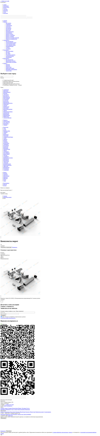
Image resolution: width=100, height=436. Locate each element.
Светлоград (6, 94)
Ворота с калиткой (10, 35)
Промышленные (10, 31)
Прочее (5, 63)
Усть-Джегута (6, 122)
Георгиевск (6, 108)
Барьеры (8, 64)
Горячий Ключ (6, 149)
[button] (20, 235)
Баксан (4, 172)
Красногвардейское (7, 109)
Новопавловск (6, 115)
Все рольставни (9, 51)
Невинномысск (6, 92)
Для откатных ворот (10, 43)
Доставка (5, 9)
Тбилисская (6, 161)
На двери (8, 53)
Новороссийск (6, 130)
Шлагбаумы (6, 58)
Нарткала (5, 177)
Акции (4, 4)
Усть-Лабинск (6, 152)
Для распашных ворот (11, 42)
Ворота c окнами (10, 36)
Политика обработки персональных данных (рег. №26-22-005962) (16, 414)
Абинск (5, 150)
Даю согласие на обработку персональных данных (14, 316)
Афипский (5, 166)
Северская (5, 162)
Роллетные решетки (10, 54)
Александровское (7, 117)
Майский (5, 178)
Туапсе (4, 138)
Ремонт (19, 408)
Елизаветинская (7, 163)
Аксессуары (9, 70)
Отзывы (10, 408)
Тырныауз (5, 174)
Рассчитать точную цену (6, 247)
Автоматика (6, 40)
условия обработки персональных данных (62, 432)
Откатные (8, 26)
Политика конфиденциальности (8, 318)
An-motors (8, 48)
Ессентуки (5, 100)
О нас (4, 12)
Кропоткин (6, 134)
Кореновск (5, 148)
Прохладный (6, 176)
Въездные (8, 30)
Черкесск (5, 120)
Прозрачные (9, 57)
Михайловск (6, 114)
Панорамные (9, 32)
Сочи (4, 128)
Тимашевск (6, 144)
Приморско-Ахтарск (8, 157)
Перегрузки (8, 67)
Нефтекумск (6, 116)
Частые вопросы (21, 409)
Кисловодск (6, 95)
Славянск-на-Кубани (8, 137)
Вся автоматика (9, 41)
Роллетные (8, 29)
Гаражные (8, 24)
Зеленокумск (6, 112)
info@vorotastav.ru (8, 405)
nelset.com (10, 415)
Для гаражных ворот (11, 45)
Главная (5, 20)
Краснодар (5, 127)
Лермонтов (5, 104)
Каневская (5, 146)
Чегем (4, 179)
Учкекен (5, 125)
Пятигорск (5, 90)
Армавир (5, 132)
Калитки (8, 65)
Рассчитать (3, 418)
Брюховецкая (6, 167)
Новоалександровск (8, 111)
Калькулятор (6, 7)
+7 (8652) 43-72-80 (5, 1)
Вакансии (5, 10)
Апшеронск (6, 151)
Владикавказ (6, 183)
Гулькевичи (6, 156)
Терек (4, 180)
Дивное (5, 110)
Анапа (4, 133)
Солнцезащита (47, 412)
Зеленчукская (6, 121)
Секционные (9, 25)
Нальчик (5, 173)
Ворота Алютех (9, 34)
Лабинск (5, 139)
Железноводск (6, 97)
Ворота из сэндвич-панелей (12, 37)
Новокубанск (6, 154)
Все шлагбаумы (9, 59)
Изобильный (6, 106)
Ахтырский (6, 170)
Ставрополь (6, 89)
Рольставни (6, 50)
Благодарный (6, 98)
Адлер (4, 129)
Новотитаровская (7, 165)
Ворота (5, 21)
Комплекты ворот (10, 68)
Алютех (8, 47)
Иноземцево (6, 101)
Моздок (5, 184)
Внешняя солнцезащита (11, 69)
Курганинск (6, 145)
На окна (8, 52)
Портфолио (6, 5)
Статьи (15, 409)
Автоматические (10, 56)
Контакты (5, 13)
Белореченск (6, 143)
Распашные (8, 28)
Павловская (6, 159)
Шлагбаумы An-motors (11, 62)
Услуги (5, 8)
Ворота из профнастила (11, 39)
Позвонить (14, 247)
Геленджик (5, 135)
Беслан (4, 185)
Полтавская (6, 160)
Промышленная (9, 46)
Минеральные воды (7, 103)
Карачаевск (6, 123)
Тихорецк (5, 141)
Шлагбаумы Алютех (10, 61)
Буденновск (6, 99)
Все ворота (8, 23)
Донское (5, 105)
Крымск (5, 140)
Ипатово (5, 93)
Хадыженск (6, 168)
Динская (5, 155)
